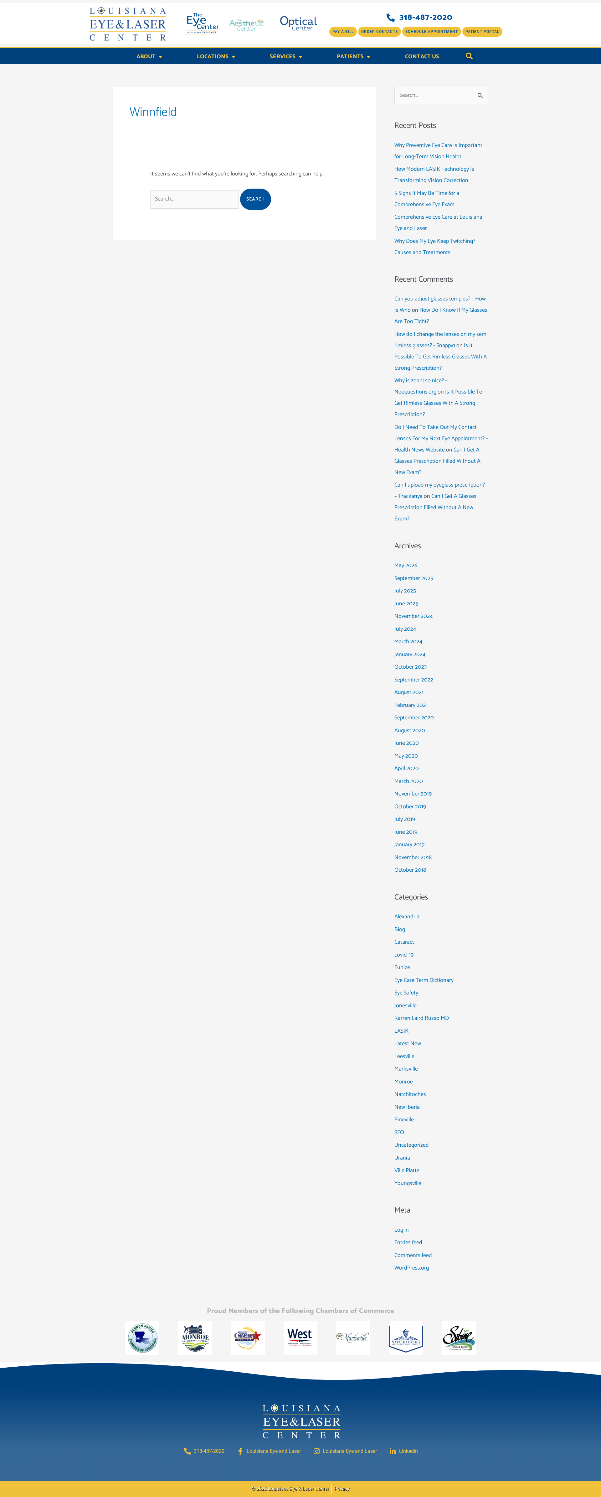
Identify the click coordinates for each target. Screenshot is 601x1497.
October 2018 (410, 870)
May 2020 (406, 756)
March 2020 (408, 781)
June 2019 (405, 832)
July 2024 (405, 629)
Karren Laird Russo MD (421, 1018)
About (146, 56)
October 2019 (410, 806)
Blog (399, 929)
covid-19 (404, 955)
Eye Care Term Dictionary (424, 980)
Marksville (406, 1069)
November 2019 (413, 794)
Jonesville (405, 1005)
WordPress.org (411, 1268)
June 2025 (406, 603)
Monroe (403, 1082)
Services (282, 56)
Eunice (402, 967)
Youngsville (407, 1183)
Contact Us (422, 56)
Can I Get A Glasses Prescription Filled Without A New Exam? (437, 461)
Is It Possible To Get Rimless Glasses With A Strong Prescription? (440, 357)
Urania (402, 1158)
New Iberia (407, 1107)
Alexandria (406, 916)
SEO (399, 1132)
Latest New (407, 1043)
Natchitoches (410, 1094)
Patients (350, 56)
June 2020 (406, 743)
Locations (213, 56)
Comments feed (413, 1255)
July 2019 (404, 819)
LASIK (401, 1031)
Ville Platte (406, 1170)
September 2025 (413, 578)
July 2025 (405, 591)
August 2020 (409, 730)
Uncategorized (411, 1145)
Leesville (404, 1056)
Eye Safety (406, 993)
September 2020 (414, 717)
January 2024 (409, 654)
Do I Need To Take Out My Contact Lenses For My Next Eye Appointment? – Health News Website (441, 439)
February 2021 (411, 705)
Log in (401, 1230)
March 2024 (408, 641)
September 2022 (413, 680)
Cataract (404, 942)
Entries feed (408, 1242)
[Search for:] (195, 199)
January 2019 (409, 844)
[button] (469, 56)
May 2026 (405, 565)
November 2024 (413, 616)
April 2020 (406, 768)
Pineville (404, 1119)
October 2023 (410, 667)
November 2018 (413, 857)
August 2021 (409, 692)
